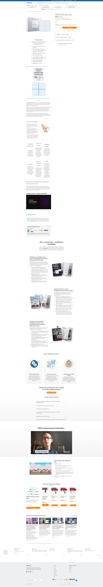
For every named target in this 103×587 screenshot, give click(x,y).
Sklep (32, 5)
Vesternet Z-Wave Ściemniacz (54, 497)
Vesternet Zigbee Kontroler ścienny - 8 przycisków (73, 497)
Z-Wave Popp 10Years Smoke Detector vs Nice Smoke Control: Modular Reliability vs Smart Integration (58, 527)
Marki (36, 5)
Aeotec (56, 13)
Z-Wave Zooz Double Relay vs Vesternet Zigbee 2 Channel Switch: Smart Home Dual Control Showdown (45, 527)
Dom (26, 11)
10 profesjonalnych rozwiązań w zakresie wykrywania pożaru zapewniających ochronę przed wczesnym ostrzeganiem (32, 527)
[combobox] (53, 3)
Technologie (41, 5)
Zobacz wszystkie (51, 485)
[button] (76, 3)
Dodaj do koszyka (69, 27)
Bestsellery (70, 567)
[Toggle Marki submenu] (37, 5)
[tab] (27, 66)
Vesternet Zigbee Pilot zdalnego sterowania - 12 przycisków (45, 498)
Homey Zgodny (29, 11)
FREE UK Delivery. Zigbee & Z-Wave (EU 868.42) (57, 0)
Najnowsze (46, 5)
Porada (69, 5)
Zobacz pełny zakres (33, 507)
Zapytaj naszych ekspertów (51, 392)
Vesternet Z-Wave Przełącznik (63, 497)
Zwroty (55, 573)
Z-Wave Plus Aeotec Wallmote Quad (36, 11)
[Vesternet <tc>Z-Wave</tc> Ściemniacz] (54, 491)
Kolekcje (70, 568)
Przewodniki (55, 575)
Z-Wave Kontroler (39, 60)
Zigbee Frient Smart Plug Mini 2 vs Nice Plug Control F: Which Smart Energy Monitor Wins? (71, 527)
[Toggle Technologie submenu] (43, 5)
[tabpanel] (38, 145)
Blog (72, 5)
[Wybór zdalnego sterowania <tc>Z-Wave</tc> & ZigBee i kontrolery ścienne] (38, 68)
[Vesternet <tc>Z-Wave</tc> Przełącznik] (64, 491)
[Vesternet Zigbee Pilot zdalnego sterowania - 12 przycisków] (45, 491)
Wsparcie (75, 5)
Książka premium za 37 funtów (35, 261)
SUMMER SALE (28, 5)
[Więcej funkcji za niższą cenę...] (33, 491)
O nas (66, 5)
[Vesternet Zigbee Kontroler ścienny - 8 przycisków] (73, 491)
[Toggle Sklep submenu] (33, 5)
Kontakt (55, 568)
